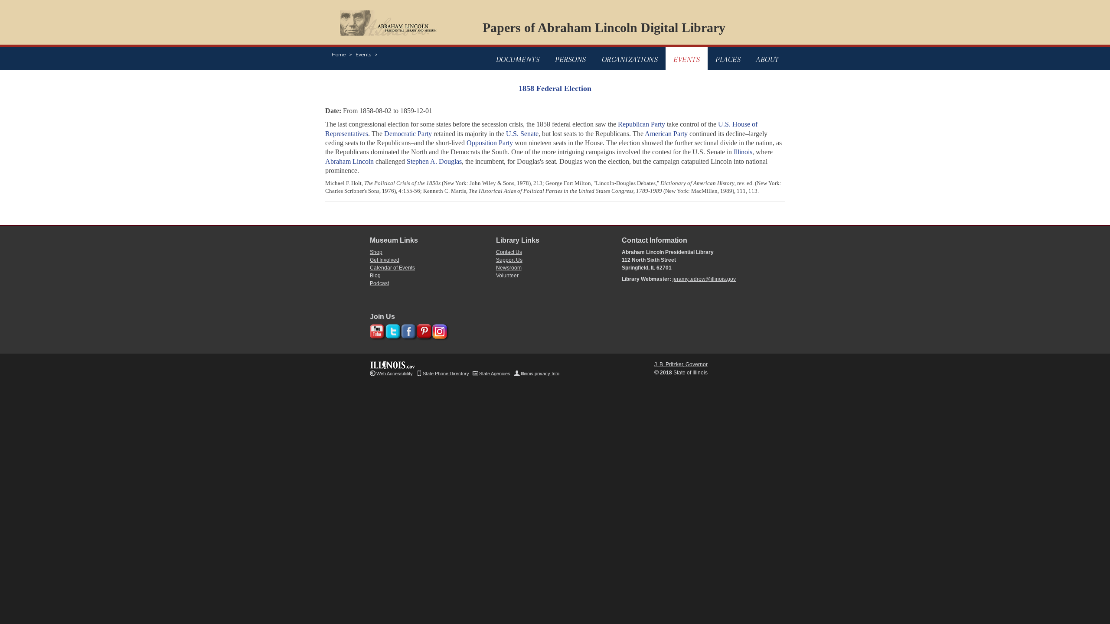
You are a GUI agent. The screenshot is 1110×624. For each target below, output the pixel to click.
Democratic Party (408, 133)
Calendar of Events (392, 268)
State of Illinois (690, 373)
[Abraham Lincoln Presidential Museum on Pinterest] (423, 330)
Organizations (630, 59)
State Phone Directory (446, 373)
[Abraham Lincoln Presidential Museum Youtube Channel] (376, 330)
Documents (518, 59)
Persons (570, 59)
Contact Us (509, 252)
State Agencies (494, 373)
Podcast (379, 283)
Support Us (509, 260)
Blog (375, 276)
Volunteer (507, 276)
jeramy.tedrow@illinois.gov (704, 279)
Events (363, 55)
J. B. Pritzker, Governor (681, 364)
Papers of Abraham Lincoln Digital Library (604, 27)
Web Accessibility (394, 373)
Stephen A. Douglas (434, 161)
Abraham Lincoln (349, 161)
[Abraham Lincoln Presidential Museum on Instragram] (438, 330)
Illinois (743, 152)
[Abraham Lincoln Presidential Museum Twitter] (391, 330)
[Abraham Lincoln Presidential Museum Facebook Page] (407, 330)
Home (339, 55)
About (767, 59)
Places (728, 59)
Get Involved (384, 260)
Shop (376, 252)
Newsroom (509, 268)
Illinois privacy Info (540, 373)
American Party (666, 133)
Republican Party (641, 124)
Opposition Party (490, 142)
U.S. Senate (522, 133)
